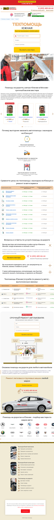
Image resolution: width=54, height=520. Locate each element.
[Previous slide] (44, 76)
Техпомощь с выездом (5, 19)
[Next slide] (49, 76)
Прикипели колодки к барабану (10, 205)
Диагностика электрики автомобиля (11, 214)
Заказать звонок (49, 10)
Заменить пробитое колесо (12, 219)
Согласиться (25, 511)
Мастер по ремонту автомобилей (10, 192)
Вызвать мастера (27, 50)
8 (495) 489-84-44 (27, 3)
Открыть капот (26, 117)
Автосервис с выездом (42, 117)
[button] (22, 126)
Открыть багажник (10, 228)
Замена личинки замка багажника (11, 196)
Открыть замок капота (11, 209)
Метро (12, 19)
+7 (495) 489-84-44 (11, 95)
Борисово (26, 121)
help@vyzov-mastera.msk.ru (39, 10)
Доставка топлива (10, 200)
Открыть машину (9, 232)
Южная (10, 121)
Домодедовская (43, 121)
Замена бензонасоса (10, 117)
